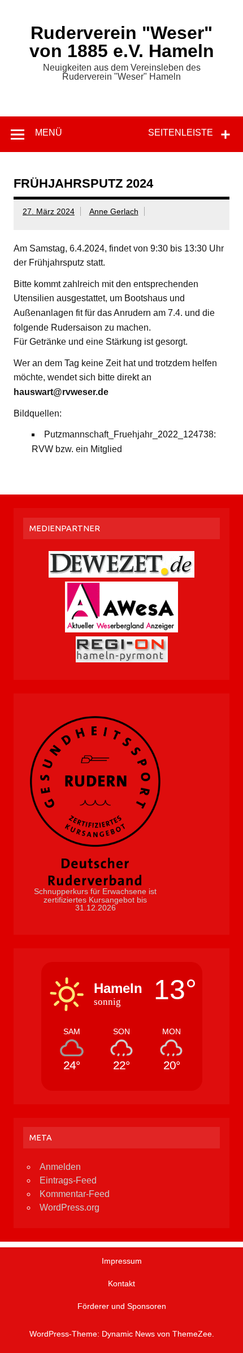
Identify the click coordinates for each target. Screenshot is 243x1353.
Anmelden (60, 1167)
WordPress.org (69, 1207)
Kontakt (121, 1283)
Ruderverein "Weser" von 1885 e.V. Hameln (121, 42)
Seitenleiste (180, 132)
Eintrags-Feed (68, 1180)
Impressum (122, 1261)
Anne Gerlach (113, 211)
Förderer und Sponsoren (121, 1306)
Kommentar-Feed (75, 1194)
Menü (48, 132)
